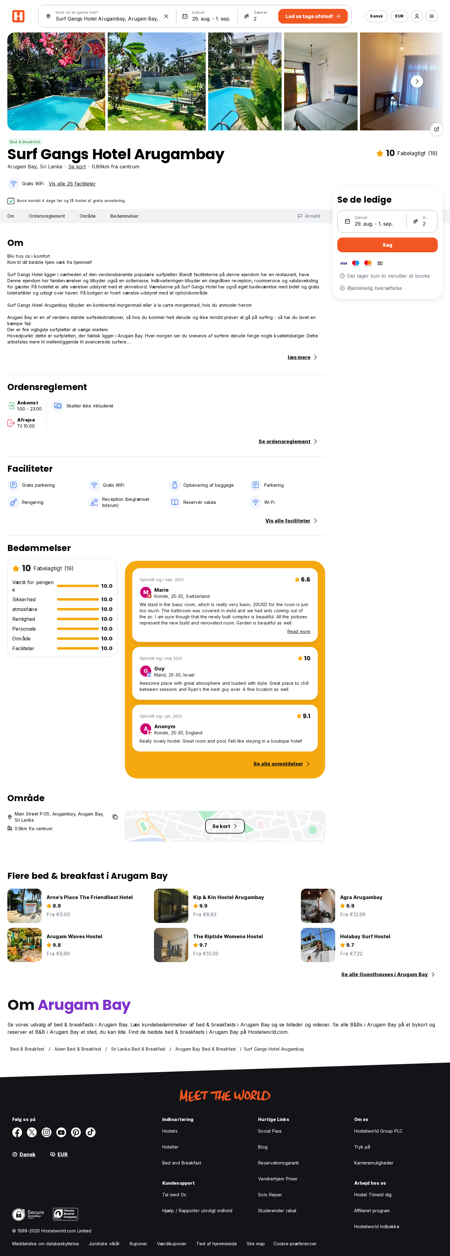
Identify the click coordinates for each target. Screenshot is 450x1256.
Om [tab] (10, 216)
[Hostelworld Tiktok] (91, 1132)
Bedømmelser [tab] (125, 216)
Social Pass (270, 1131)
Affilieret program (372, 1210)
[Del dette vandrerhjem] (436, 129)
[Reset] (166, 16)
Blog (262, 1146)
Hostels (170, 1131)
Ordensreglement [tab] (47, 216)
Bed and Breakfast (181, 1162)
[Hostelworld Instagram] (46, 1132)
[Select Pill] (417, 16)
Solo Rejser (270, 1194)
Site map (256, 1243)
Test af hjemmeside (216, 1243)
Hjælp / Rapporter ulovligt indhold (197, 1210)
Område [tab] (88, 216)
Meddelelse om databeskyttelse (45, 1243)
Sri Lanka (51, 166)
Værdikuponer (171, 1243)
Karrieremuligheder (374, 1162)
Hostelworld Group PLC (378, 1131)
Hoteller (170, 1146)
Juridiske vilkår (104, 1243)
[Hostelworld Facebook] (17, 1132)
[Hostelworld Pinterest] (76, 1132)
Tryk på (362, 1146)
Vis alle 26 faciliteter (72, 184)
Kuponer (139, 1243)
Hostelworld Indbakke (376, 1226)
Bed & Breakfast (25, 142)
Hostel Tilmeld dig (373, 1194)
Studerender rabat (277, 1210)
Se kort (77, 166)
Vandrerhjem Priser (278, 1178)
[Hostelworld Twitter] (32, 1132)
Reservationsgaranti (278, 1162)
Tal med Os (174, 1194)
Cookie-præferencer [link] (295, 1243)
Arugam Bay (21, 166)
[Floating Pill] (417, 81)
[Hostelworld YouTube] (61, 1132)
